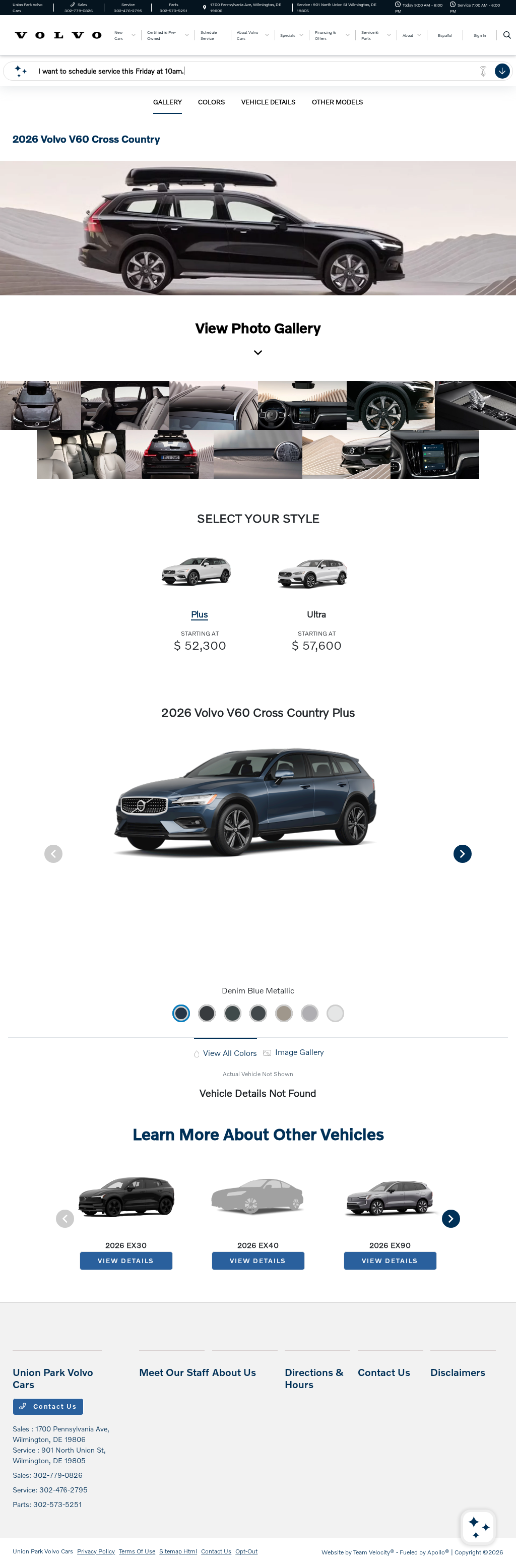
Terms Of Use (137, 1551)
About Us (234, 1372)
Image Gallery (298, 1051)
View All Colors (229, 1052)
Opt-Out (246, 1551)
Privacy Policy (96, 1551)
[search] (507, 35)
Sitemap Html (178, 1551)
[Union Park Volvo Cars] (58, 34)
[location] (204, 7)
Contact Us (54, 1406)
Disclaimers (457, 1372)
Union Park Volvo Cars (43, 1551)
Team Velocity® (374, 1552)
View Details (126, 1261)
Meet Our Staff (174, 1372)
